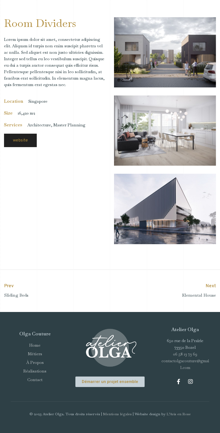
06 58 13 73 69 (185, 354)
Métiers (35, 353)
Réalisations (34, 371)
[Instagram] (190, 381)
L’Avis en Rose (179, 413)
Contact (35, 379)
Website (20, 140)
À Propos (35, 362)
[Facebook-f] (178, 381)
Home (35, 345)
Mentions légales (117, 413)
